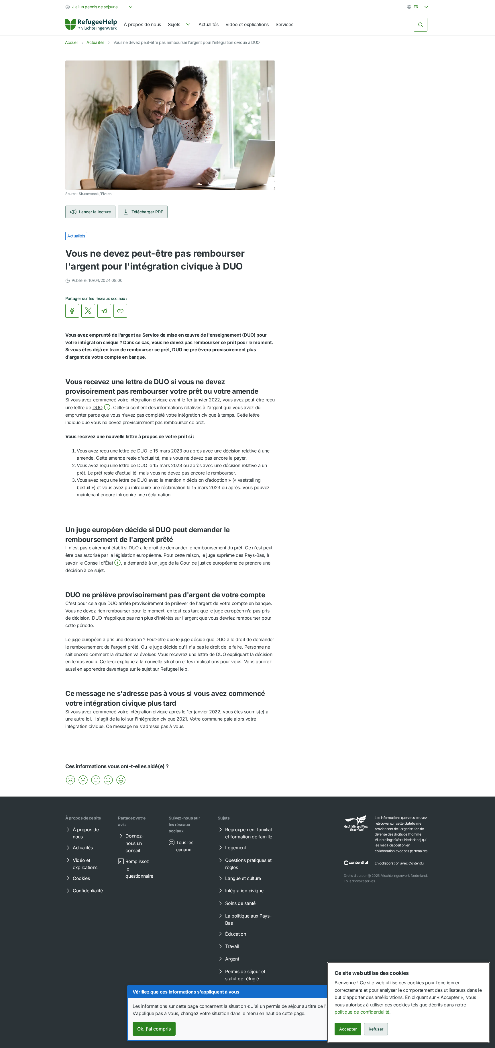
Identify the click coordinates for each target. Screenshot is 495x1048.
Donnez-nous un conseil (134, 843)
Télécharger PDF (147, 211)
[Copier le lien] (120, 311)
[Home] (91, 25)
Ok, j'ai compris (154, 1029)
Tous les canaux (184, 846)
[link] (91, 25)
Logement (235, 847)
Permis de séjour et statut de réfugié (245, 975)
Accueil (71, 42)
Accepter (348, 1028)
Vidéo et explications (247, 24)
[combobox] (99, 6)
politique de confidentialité (362, 1012)
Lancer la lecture (95, 211)
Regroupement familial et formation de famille (248, 833)
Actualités (209, 24)
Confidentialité (88, 890)
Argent (232, 959)
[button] (102, 407)
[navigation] (180, 24)
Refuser (376, 1028)
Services (284, 24)
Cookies (81, 878)
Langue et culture (243, 878)
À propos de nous (142, 24)
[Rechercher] (420, 25)
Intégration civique (244, 890)
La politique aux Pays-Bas (248, 919)
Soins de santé (240, 903)
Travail (232, 946)
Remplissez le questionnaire (139, 868)
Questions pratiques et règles (248, 864)
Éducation (235, 934)
